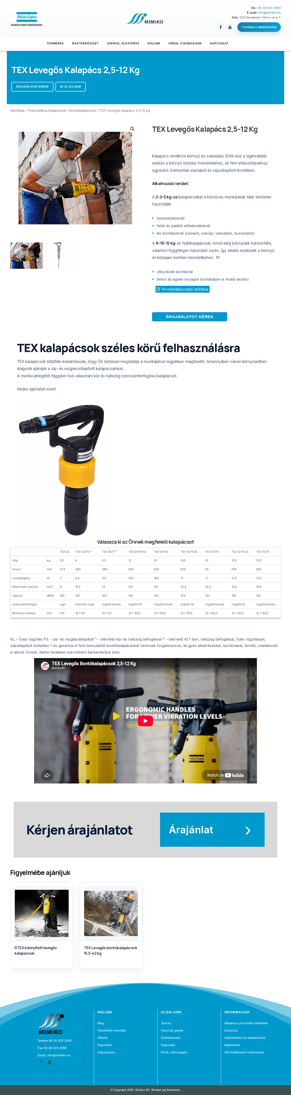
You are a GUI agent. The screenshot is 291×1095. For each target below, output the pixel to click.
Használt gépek (172, 1030)
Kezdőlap (17, 111)
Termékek (55, 43)
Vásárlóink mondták (112, 1030)
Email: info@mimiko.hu (54, 1055)
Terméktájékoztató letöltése (184, 289)
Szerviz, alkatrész (123, 43)
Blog (101, 1023)
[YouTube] (230, 27)
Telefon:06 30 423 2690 (55, 1040)
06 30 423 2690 (269, 8)
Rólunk (154, 43)
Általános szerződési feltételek (246, 1023)
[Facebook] (220, 27)
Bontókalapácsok (82, 111)
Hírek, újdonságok (185, 43)
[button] (189, 316)
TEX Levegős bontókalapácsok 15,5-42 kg (110, 950)
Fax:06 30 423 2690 (52, 1048)
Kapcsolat (219, 43)
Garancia (231, 1030)
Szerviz (166, 1023)
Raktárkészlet (85, 43)
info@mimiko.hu (269, 12)
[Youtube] (49, 1062)
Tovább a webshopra (259, 27)
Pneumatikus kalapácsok (47, 111)
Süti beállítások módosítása (244, 1052)
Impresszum (106, 1052)
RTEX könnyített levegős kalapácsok (36, 950)
